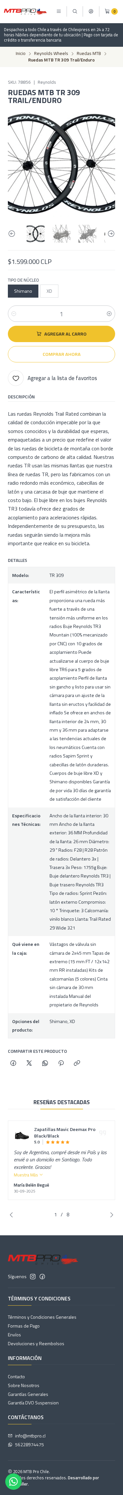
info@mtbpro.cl (30, 1435)
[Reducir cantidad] (13, 314)
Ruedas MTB (89, 53)
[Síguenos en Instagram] (33, 1276)
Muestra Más (26, 1175)
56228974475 (29, 1444)
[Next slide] (110, 234)
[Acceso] (91, 11)
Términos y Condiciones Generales (42, 1316)
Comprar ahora (62, 354)
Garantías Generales (28, 1394)
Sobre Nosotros (23, 1385)
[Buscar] (75, 11)
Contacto (16, 1376)
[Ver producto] (22, 1135)
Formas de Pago (24, 1325)
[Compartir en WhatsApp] (45, 1063)
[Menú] (59, 11)
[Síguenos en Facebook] (42, 1276)
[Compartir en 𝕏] (29, 1063)
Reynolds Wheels (51, 53)
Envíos (14, 1334)
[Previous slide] (13, 234)
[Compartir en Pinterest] (61, 1063)
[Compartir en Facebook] (13, 1063)
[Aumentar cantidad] (109, 314)
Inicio (21, 53)
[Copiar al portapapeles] (77, 1063)
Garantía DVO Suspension (33, 1402)
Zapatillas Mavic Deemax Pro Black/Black (64, 1132)
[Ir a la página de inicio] (25, 11)
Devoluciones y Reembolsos (36, 1343)
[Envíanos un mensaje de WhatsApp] (13, 1481)
